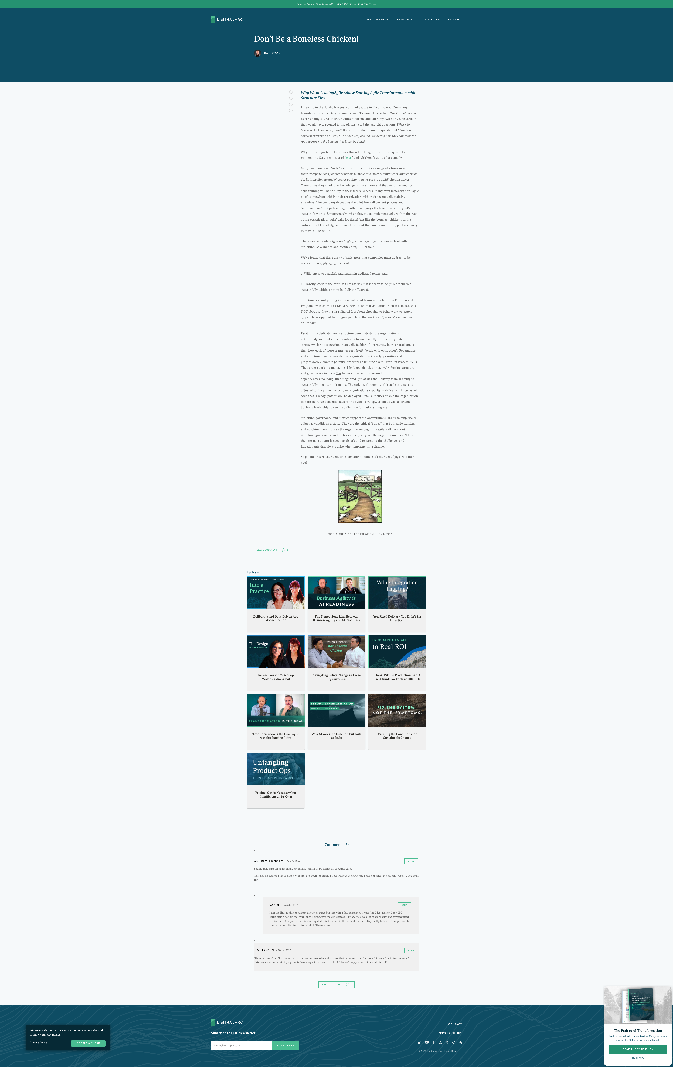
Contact (455, 19)
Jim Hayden (272, 53)
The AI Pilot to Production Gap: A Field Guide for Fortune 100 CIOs (397, 677)
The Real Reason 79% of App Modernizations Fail (275, 677)
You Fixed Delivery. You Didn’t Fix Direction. (397, 618)
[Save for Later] (291, 110)
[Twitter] (291, 98)
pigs (349, 158)
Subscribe (285, 1045)
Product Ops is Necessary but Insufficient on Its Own (275, 794)
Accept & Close (88, 1043)
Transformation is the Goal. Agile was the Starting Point (275, 736)
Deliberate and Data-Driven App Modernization (275, 618)
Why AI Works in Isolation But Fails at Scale (336, 736)
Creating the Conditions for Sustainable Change (397, 736)
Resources (405, 19)
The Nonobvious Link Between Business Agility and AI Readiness (336, 618)
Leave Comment (267, 550)
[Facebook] (291, 92)
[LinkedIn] (291, 104)
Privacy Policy (450, 1033)
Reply (411, 861)
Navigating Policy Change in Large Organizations (336, 677)
